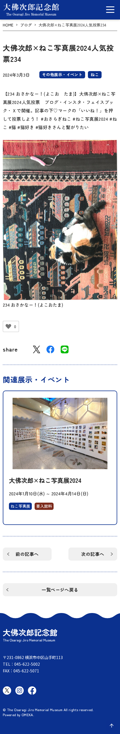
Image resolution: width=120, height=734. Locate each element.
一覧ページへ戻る (60, 589)
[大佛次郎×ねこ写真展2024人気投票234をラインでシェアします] (65, 349)
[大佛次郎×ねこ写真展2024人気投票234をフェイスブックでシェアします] (50, 349)
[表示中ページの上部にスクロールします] (111, 725)
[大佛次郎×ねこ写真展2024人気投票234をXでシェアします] (36, 349)
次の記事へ (92, 554)
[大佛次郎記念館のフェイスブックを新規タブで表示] (32, 690)
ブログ (26, 25)
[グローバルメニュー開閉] (110, 9)
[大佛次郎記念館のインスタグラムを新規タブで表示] (19, 690)
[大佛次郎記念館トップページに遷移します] (31, 9)
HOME (8, 25)
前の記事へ (27, 554)
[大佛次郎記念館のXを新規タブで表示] (7, 690)
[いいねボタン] (8, 326)
